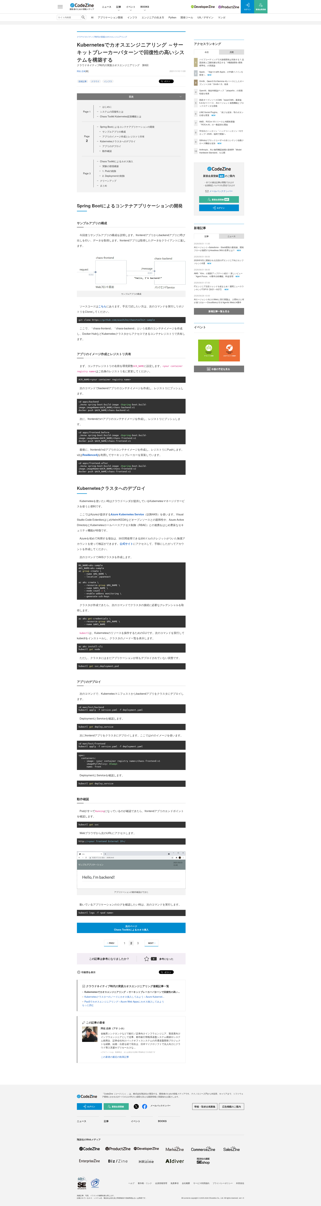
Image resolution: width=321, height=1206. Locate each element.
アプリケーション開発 (110, 17)
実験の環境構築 (110, 166)
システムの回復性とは (111, 111)
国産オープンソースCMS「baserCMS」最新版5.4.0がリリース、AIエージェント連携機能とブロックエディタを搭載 (221, 102)
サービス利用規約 (201, 1183)
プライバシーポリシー (223, 1183)
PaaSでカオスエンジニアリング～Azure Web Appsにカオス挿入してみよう (124, 1001)
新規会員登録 (220, 199)
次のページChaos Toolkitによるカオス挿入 (131, 927)
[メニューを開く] (60, 6)
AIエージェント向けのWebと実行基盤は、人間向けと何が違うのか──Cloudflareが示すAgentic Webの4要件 (219, 301)
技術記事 (83, 81)
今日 (207, 52)
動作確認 (107, 151)
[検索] (83, 17)
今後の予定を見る (220, 369)
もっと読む (88, 1005)
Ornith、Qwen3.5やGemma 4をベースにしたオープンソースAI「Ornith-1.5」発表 (221, 82)
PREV (111, 943)
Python (172, 17)
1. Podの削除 (109, 171)
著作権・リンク (145, 1183)
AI (92, 17)
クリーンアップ (108, 180)
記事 (118, 6)
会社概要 (186, 1183)
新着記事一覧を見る (219, 311)
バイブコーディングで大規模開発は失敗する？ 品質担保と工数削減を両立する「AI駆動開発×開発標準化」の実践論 (221, 62)
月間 (232, 52)
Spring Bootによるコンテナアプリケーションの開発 (127, 126)
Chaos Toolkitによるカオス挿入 (116, 161)
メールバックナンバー (221, 191)
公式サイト (126, 544)
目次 (131, 96)
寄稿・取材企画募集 (204, 1106)
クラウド (95, 81)
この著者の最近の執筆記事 (115, 1056)
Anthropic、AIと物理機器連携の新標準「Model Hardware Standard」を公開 (220, 151)
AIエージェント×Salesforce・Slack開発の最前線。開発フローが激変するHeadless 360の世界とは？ (219, 249)
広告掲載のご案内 (231, 1106)
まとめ (103, 185)
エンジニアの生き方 (153, 17)
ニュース (106, 6)
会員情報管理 (161, 1183)
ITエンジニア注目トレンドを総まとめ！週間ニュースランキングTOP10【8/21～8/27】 (219, 288)
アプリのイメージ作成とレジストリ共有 (123, 136)
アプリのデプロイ (111, 146)
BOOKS (144, 6)
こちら (102, 306)
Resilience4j (90, 455)
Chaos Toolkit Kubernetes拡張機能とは (120, 116)
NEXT (150, 943)
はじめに (107, 106)
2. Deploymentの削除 (113, 175)
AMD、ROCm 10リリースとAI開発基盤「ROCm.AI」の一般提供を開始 (217, 123)
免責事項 (175, 1183)
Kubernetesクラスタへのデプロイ (118, 141)
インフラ (132, 17)
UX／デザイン (205, 17)
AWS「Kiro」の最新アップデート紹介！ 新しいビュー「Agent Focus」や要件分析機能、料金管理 (218, 275)
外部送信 (240, 1183)
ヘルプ (131, 1183)
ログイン (221, 207)
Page (87, 111)
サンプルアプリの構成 (114, 131)
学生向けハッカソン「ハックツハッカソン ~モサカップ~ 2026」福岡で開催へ (221, 132)
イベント (130, 6)
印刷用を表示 (88, 972)
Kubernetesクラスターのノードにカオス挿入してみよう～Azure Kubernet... (124, 996)
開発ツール (187, 17)
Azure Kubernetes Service (127, 514)
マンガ (221, 17)
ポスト (167, 81)
